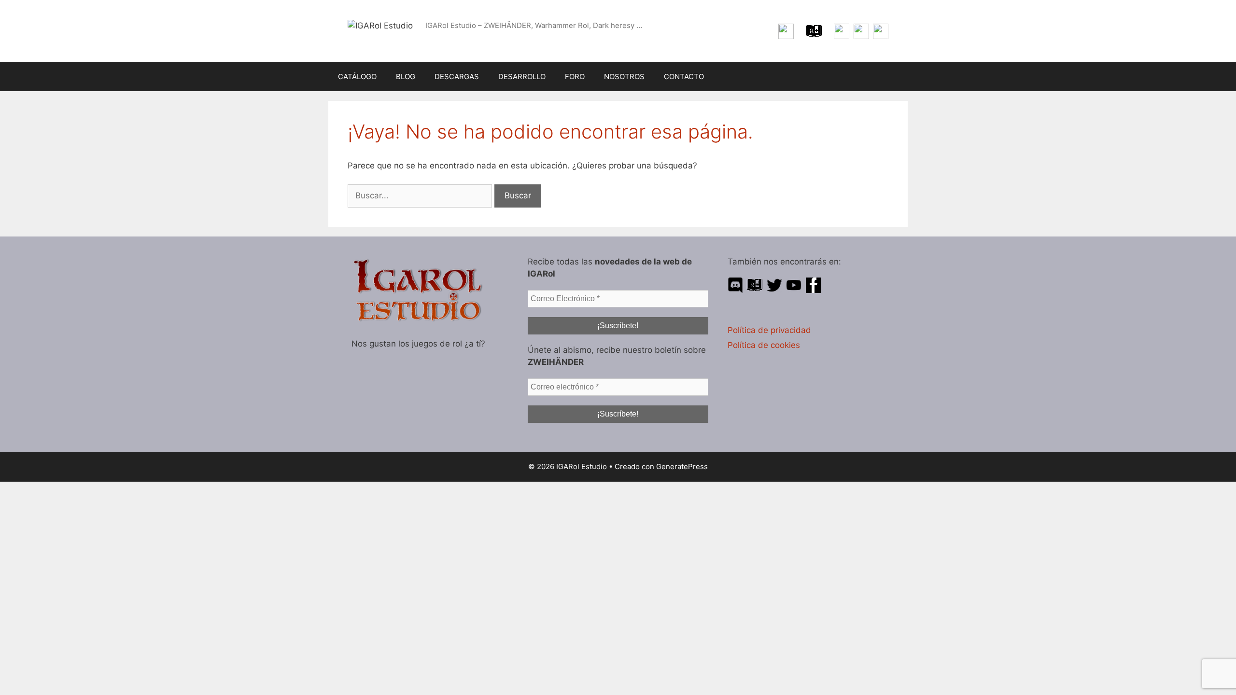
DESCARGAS (457, 76)
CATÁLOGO (357, 76)
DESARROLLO (522, 76)
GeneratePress (682, 466)
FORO (575, 76)
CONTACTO (684, 76)
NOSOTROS (624, 76)
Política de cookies (764, 345)
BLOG (405, 76)
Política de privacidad (769, 330)
